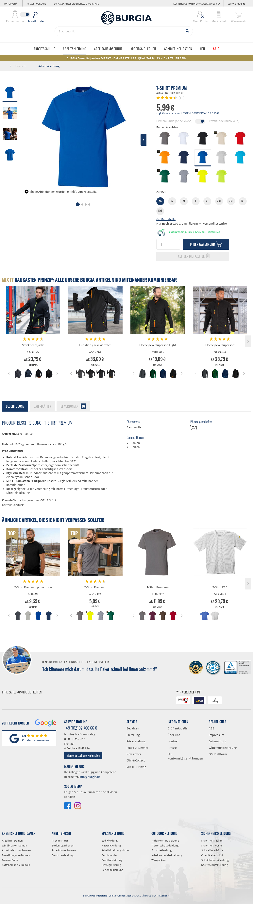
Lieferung (133, 735)
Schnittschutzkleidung (215, 860)
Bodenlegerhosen (63, 845)
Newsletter (133, 754)
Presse (172, 748)
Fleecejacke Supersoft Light (157, 345)
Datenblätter (42, 406)
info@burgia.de (89, 777)
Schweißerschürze (212, 850)
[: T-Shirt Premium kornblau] (10, 114)
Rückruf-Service (137, 748)
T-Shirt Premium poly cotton (33, 587)
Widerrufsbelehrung (223, 748)
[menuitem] (198, 14)
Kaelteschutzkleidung (214, 865)
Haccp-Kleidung (111, 845)
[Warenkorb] (238, 14)
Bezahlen (132, 728)
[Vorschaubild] (17, 373)
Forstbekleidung (161, 850)
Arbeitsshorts (60, 840)
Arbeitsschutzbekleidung (166, 855)
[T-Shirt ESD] (220, 552)
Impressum (216, 735)
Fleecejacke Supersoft (220, 345)
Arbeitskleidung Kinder (116, 850)
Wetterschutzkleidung (164, 845)
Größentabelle (166, 219)
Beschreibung (15, 406)
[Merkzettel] (219, 14)
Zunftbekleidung (112, 860)
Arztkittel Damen (12, 840)
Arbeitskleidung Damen (16, 850)
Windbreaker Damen (14, 845)
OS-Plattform (218, 754)
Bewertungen (72, 406)
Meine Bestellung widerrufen (83, 755)
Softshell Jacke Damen (16, 865)
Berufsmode (109, 855)
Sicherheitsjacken (212, 840)
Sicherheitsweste (211, 845)
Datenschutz (217, 741)
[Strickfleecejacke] (33, 310)
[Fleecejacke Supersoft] (220, 310)
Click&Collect (135, 760)
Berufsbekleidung (63, 855)
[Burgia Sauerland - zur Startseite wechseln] (126, 18)
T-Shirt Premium (95, 587)
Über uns (174, 735)
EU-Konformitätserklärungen (185, 756)
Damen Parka (10, 860)
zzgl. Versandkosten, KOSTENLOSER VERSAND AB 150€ (187, 113)
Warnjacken (158, 860)
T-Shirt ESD (220, 587)
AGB (211, 728)
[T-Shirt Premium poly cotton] (33, 552)
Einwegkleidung (111, 865)
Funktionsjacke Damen (16, 855)
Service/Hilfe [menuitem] (235, 3)
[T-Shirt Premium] (95, 552)
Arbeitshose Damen (64, 850)
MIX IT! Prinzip (136, 767)
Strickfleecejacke (33, 345)
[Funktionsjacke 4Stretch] (95, 310)
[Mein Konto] (198, 14)
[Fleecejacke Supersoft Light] (157, 310)
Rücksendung (135, 741)
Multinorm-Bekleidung (165, 840)
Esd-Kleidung (110, 840)
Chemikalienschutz (213, 855)
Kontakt (173, 741)
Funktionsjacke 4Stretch (95, 345)
